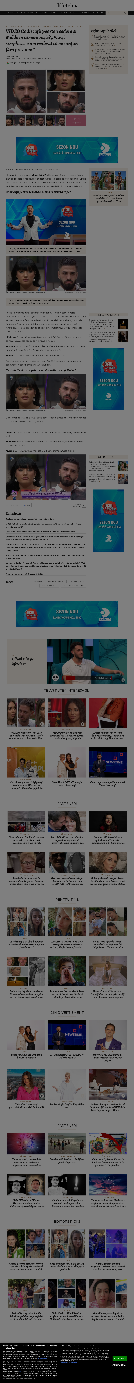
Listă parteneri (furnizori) (69, 1362)
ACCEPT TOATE (120, 1358)
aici (20, 1371)
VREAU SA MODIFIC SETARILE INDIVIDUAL (119, 1365)
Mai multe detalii (42, 1358)
